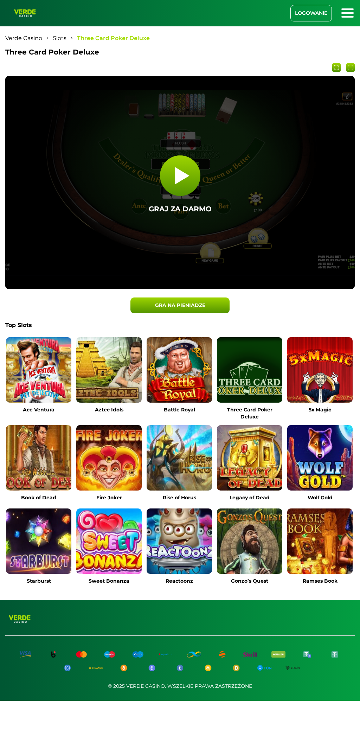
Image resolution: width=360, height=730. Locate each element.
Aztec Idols (109, 409)
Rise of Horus (179, 497)
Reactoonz (179, 581)
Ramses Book (320, 581)
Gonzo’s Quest (249, 581)
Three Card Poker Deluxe (249, 413)
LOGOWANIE (311, 13)
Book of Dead (38, 497)
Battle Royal (179, 409)
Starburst (39, 581)
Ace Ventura (38, 409)
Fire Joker (109, 497)
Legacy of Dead (250, 497)
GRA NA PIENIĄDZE (180, 305)
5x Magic (320, 409)
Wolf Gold (320, 497)
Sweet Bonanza (109, 581)
